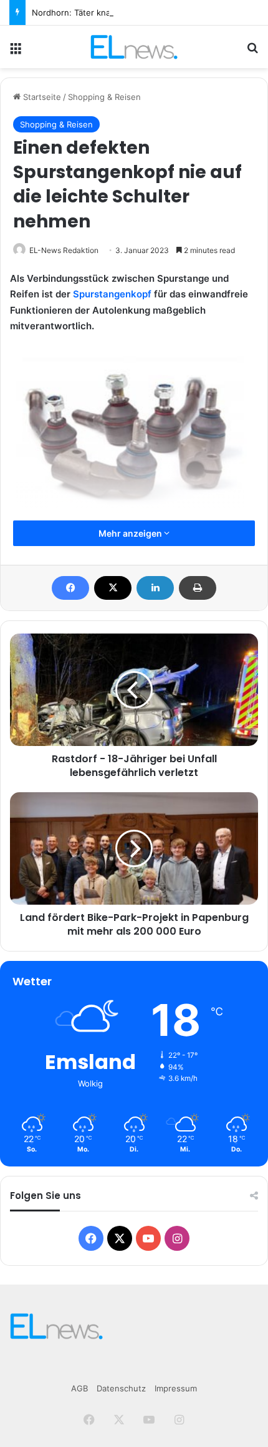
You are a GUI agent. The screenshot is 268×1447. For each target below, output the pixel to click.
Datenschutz (121, 1388)
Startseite (41, 97)
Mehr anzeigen (131, 533)
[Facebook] (70, 588)
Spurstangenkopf (112, 294)
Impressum (176, 1388)
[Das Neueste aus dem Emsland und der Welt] (134, 46)
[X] (113, 588)
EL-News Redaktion (63, 250)
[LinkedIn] (155, 588)
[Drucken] (197, 588)
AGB (79, 1388)
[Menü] (15, 51)
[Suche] (252, 51)
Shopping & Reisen (104, 97)
